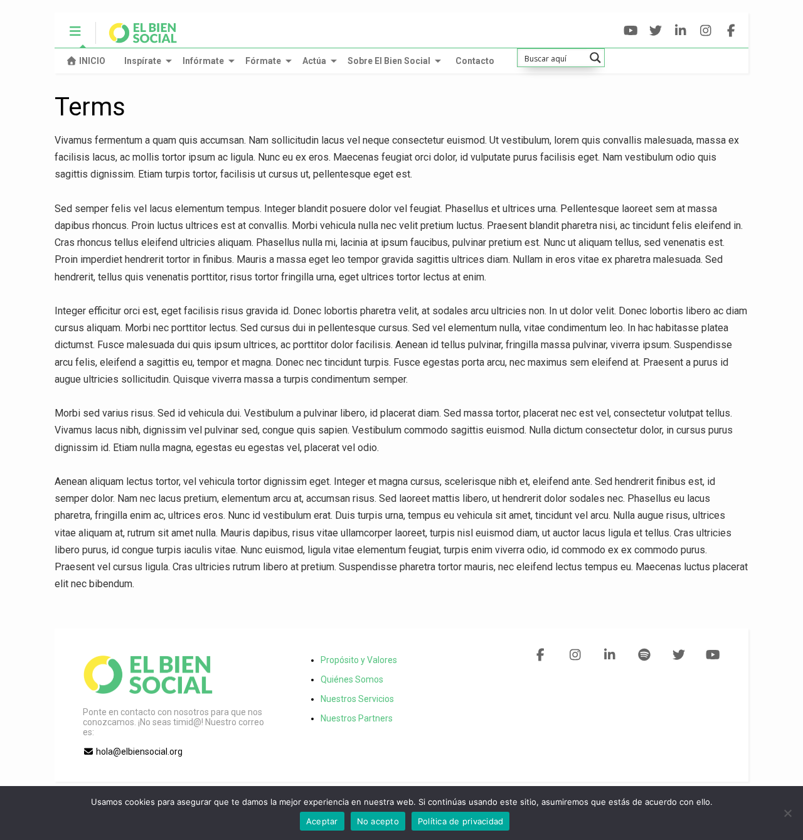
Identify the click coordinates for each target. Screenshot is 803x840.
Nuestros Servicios (357, 699)
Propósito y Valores (359, 660)
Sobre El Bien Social (389, 61)
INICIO (92, 61)
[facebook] (731, 31)
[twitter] (656, 31)
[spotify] (644, 654)
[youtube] (631, 31)
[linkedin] (681, 31)
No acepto (378, 821)
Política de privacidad (461, 821)
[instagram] (706, 31)
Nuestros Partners (357, 718)
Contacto (474, 61)
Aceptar (322, 821)
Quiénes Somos (352, 679)
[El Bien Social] (136, 38)
